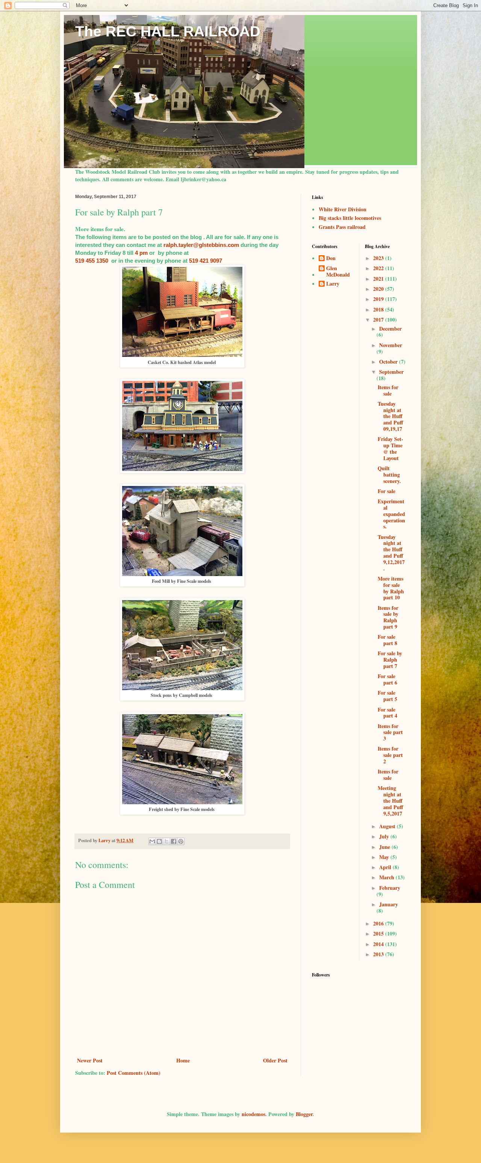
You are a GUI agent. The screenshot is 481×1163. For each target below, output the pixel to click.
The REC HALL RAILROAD (167, 31)
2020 (379, 289)
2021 (379, 279)
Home (183, 1060)
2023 (379, 258)
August (388, 826)
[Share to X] (166, 841)
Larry (332, 284)
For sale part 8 (387, 640)
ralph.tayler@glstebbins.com (201, 245)
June (385, 847)
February (389, 888)
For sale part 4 (387, 713)
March (387, 877)
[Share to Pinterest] (181, 841)
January (388, 904)
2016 (379, 923)
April (386, 867)
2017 (379, 319)
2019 (379, 299)
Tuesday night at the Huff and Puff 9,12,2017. (391, 552)
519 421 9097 (205, 260)
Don (331, 258)
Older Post (275, 1060)
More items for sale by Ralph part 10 (391, 588)
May (384, 857)
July (384, 836)
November (390, 345)
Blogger (304, 1114)
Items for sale (388, 390)
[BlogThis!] (159, 841)
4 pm (141, 253)
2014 (379, 944)
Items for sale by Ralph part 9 (388, 617)
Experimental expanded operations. (391, 513)
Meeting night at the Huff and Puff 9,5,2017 (390, 800)
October (389, 362)
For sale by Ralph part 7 (390, 659)
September (391, 372)
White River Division (342, 209)
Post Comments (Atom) (133, 1073)
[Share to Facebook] (173, 841)
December (390, 329)
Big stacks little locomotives (350, 218)
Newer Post (90, 1060)
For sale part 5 (387, 696)
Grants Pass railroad (342, 227)
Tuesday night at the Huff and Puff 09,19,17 (390, 416)
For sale (386, 491)
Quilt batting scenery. (389, 474)
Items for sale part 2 (390, 755)
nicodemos (253, 1114)
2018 (379, 309)
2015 (379, 933)
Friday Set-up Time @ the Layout (390, 448)
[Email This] (152, 841)
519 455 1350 (91, 260)
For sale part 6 (387, 679)
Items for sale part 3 (390, 732)
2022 (379, 268)
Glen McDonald (338, 271)
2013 (379, 954)
